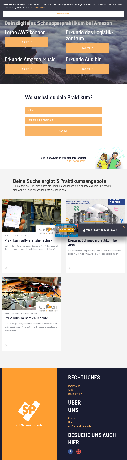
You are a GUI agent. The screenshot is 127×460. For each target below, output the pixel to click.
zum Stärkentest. (76, 161)
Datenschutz (75, 394)
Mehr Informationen (38, 7)
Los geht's (26, 42)
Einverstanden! (63, 14)
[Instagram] (78, 451)
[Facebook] (70, 451)
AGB (70, 390)
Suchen (63, 130)
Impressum (74, 386)
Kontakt (72, 418)
